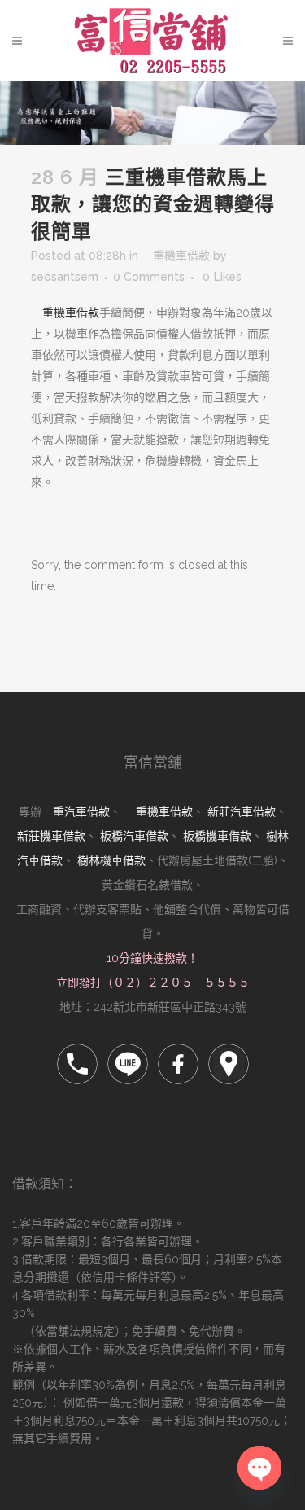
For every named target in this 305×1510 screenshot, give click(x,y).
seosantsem (64, 276)
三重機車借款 (176, 255)
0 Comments (149, 276)
